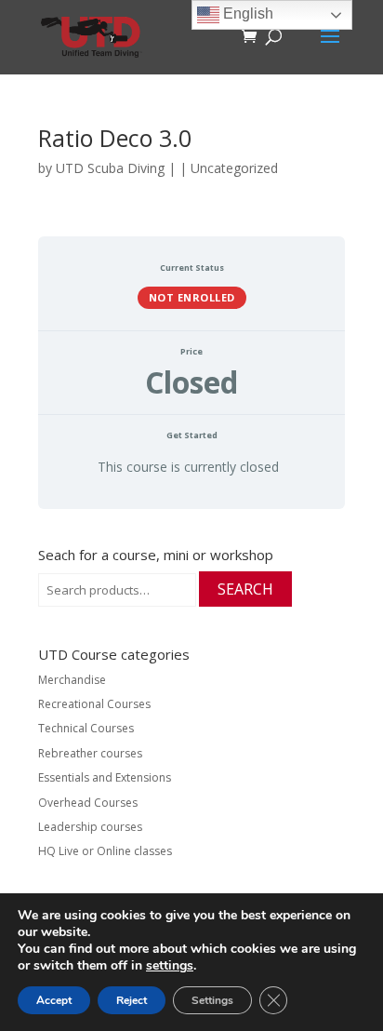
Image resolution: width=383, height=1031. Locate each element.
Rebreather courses (90, 753)
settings (169, 965)
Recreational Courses (94, 704)
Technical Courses (86, 728)
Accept (54, 1000)
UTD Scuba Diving (110, 168)
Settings (212, 1000)
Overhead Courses (88, 802)
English (246, 13)
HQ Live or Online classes (105, 851)
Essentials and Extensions (104, 777)
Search (245, 589)
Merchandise (72, 680)
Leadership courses (90, 827)
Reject (131, 1000)
